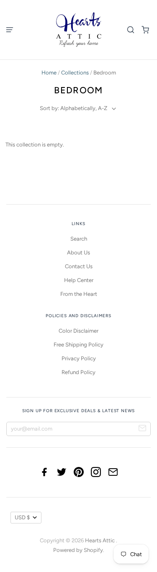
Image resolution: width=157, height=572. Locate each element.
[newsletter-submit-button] (142, 429)
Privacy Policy (79, 358)
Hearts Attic (100, 540)
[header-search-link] (131, 29)
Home (49, 72)
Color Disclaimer (78, 331)
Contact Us (79, 266)
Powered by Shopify (78, 550)
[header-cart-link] (145, 29)
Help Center (78, 280)
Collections (75, 72)
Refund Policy (78, 372)
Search (78, 239)
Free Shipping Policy (78, 344)
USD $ (22, 517)
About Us (78, 252)
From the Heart (78, 294)
